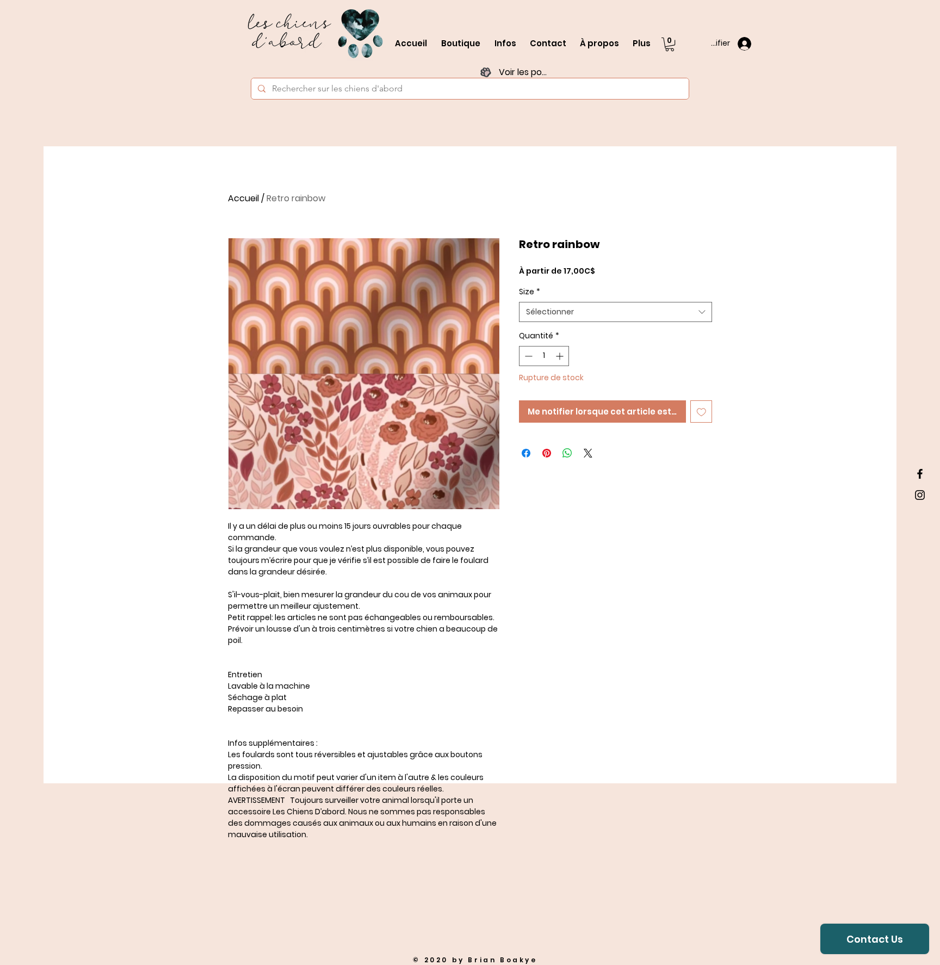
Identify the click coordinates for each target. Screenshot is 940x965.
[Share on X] (588, 453)
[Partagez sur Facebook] (526, 453)
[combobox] (615, 312)
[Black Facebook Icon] (919, 473)
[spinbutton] (544, 356)
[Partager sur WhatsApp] (567, 453)
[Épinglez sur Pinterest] (546, 453)
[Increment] (560, 356)
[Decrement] (527, 356)
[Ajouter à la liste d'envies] (701, 411)
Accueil (243, 198)
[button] (669, 44)
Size (529, 292)
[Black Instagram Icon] (919, 495)
